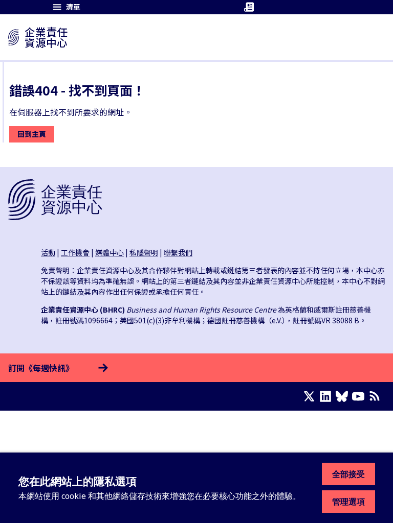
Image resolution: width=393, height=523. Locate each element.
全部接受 (348, 474)
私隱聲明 (143, 252)
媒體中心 (109, 252)
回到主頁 (31, 134)
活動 (48, 252)
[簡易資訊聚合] (376, 396)
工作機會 (75, 252)
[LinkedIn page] (327, 396)
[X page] (311, 396)
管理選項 (348, 501)
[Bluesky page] (344, 396)
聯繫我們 (178, 252)
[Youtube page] (360, 396)
